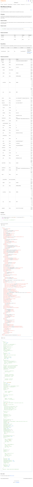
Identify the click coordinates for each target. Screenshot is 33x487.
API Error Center (12, 475)
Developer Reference (10, 4)
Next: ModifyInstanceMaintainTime (28, 478)
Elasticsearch (5, 4)
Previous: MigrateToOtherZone (5, 478)
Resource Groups (29, 52)
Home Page (2, 4)
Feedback (18, 482)
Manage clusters (23, 4)
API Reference (14, 4)
